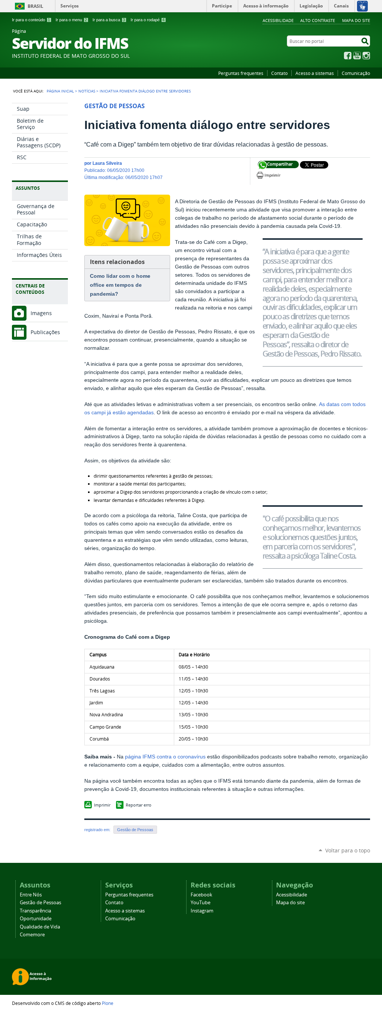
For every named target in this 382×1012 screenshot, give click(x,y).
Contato (279, 73)
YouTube (357, 55)
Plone (107, 1003)
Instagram (366, 55)
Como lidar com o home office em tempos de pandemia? (120, 285)
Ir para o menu (71, 20)
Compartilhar (262, 165)
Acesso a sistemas (314, 73)
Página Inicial (60, 91)
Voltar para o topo (347, 850)
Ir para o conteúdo (31, 20)
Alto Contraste (317, 20)
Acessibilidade (278, 20)
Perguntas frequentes (240, 73)
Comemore (32, 934)
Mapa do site (356, 20)
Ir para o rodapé (148, 20)
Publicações (45, 332)
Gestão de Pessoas (135, 829)
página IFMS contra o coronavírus (165, 757)
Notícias (86, 91)
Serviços (69, 6)
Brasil (35, 6)
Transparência (35, 911)
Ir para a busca (109, 20)
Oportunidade (35, 918)
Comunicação (356, 73)
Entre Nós (31, 895)
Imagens (41, 313)
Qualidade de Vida (40, 927)
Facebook (347, 55)
